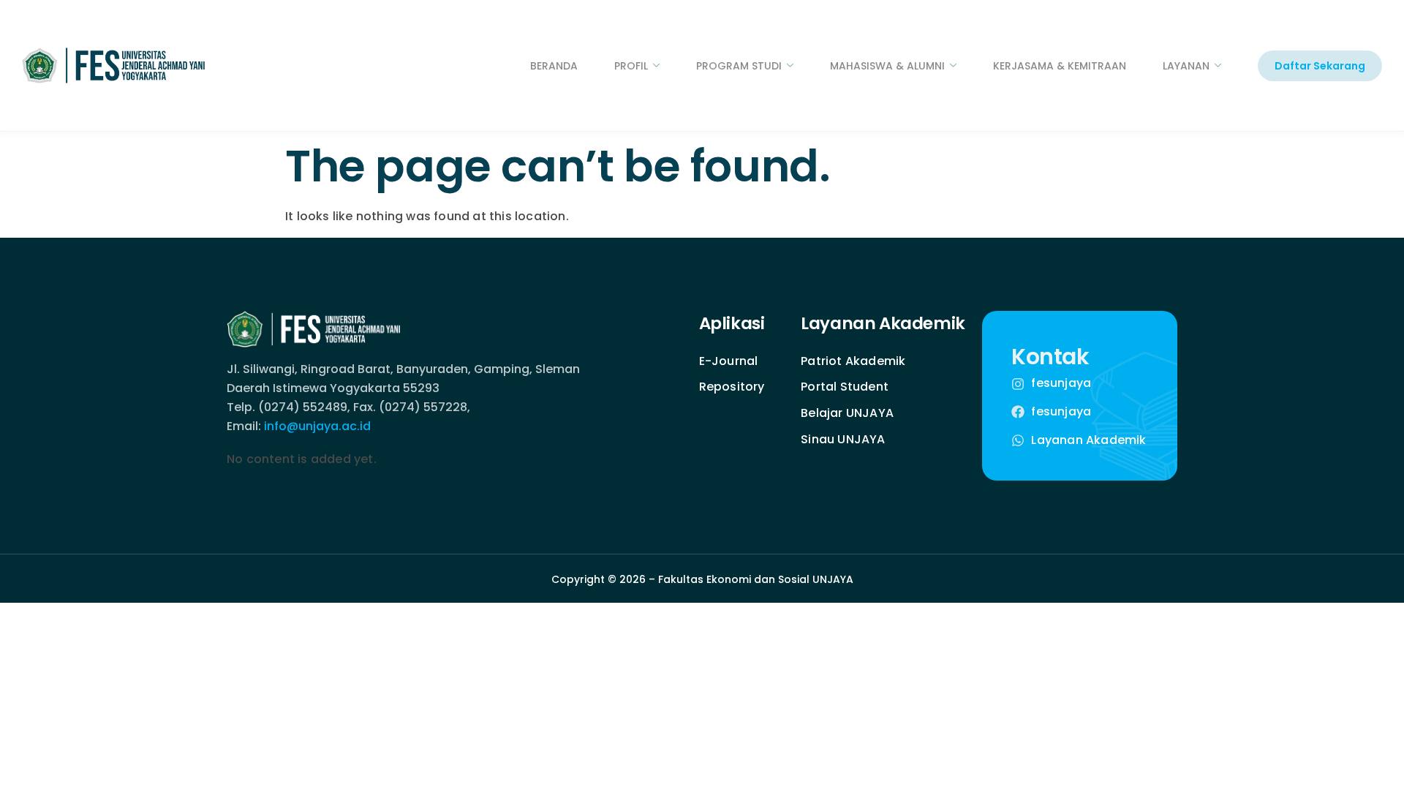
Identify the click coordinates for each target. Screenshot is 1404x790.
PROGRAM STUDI (739, 66)
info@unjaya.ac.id (317, 426)
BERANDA (554, 66)
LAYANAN (1186, 66)
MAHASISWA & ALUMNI (887, 66)
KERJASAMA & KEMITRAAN (1059, 66)
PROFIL (631, 66)
